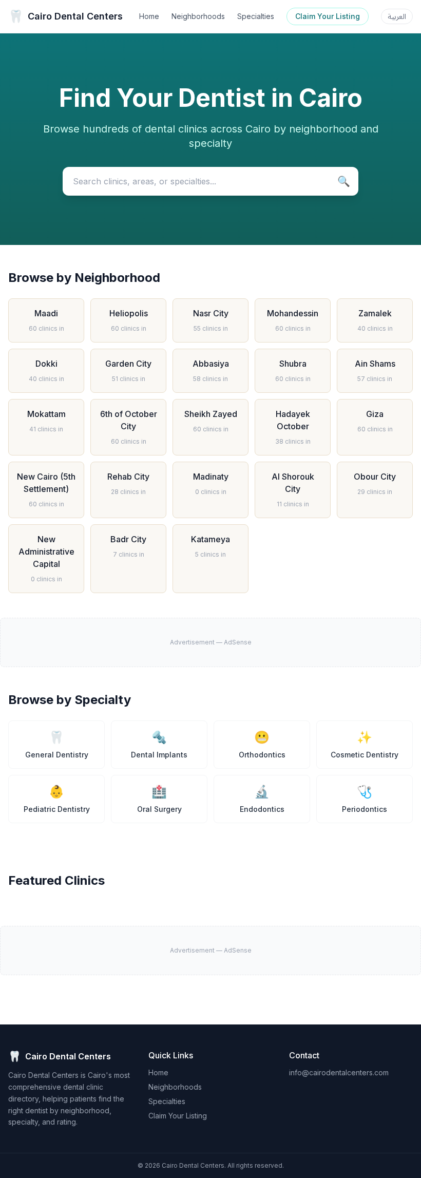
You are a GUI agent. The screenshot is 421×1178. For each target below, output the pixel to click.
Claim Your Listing (327, 16)
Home (149, 16)
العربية (397, 16)
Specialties (255, 16)
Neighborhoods (198, 16)
